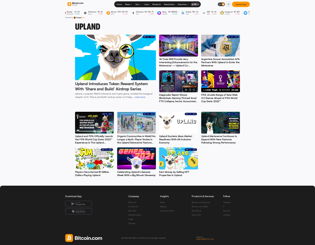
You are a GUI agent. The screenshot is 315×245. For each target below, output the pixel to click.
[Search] (228, 4)
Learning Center (167, 210)
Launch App (241, 4)
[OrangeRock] (79, 17)
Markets (163, 206)
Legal (130, 219)
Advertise (182, 4)
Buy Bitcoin (197, 210)
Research (156, 4)
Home (119, 4)
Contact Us (133, 206)
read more (140, 97)
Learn (146, 4)
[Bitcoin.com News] (75, 4)
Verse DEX (196, 215)
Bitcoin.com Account (201, 202)
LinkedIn (226, 215)
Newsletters (169, 4)
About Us (132, 202)
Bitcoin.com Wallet (200, 206)
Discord (226, 210)
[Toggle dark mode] (221, 4)
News (127, 4)
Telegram (227, 202)
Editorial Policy (134, 215)
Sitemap (131, 223)
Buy (137, 4)
